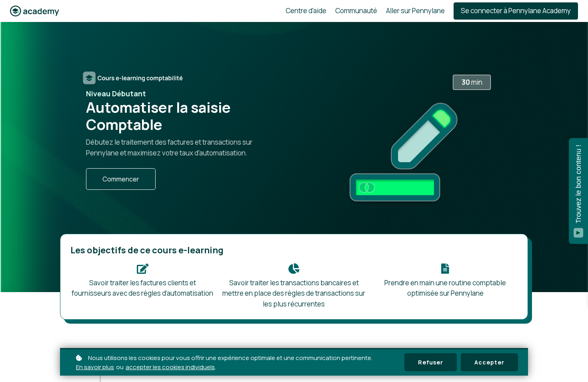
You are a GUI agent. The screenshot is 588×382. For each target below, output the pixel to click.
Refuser (430, 362)
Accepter (489, 362)
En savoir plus (95, 367)
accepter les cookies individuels (170, 367)
